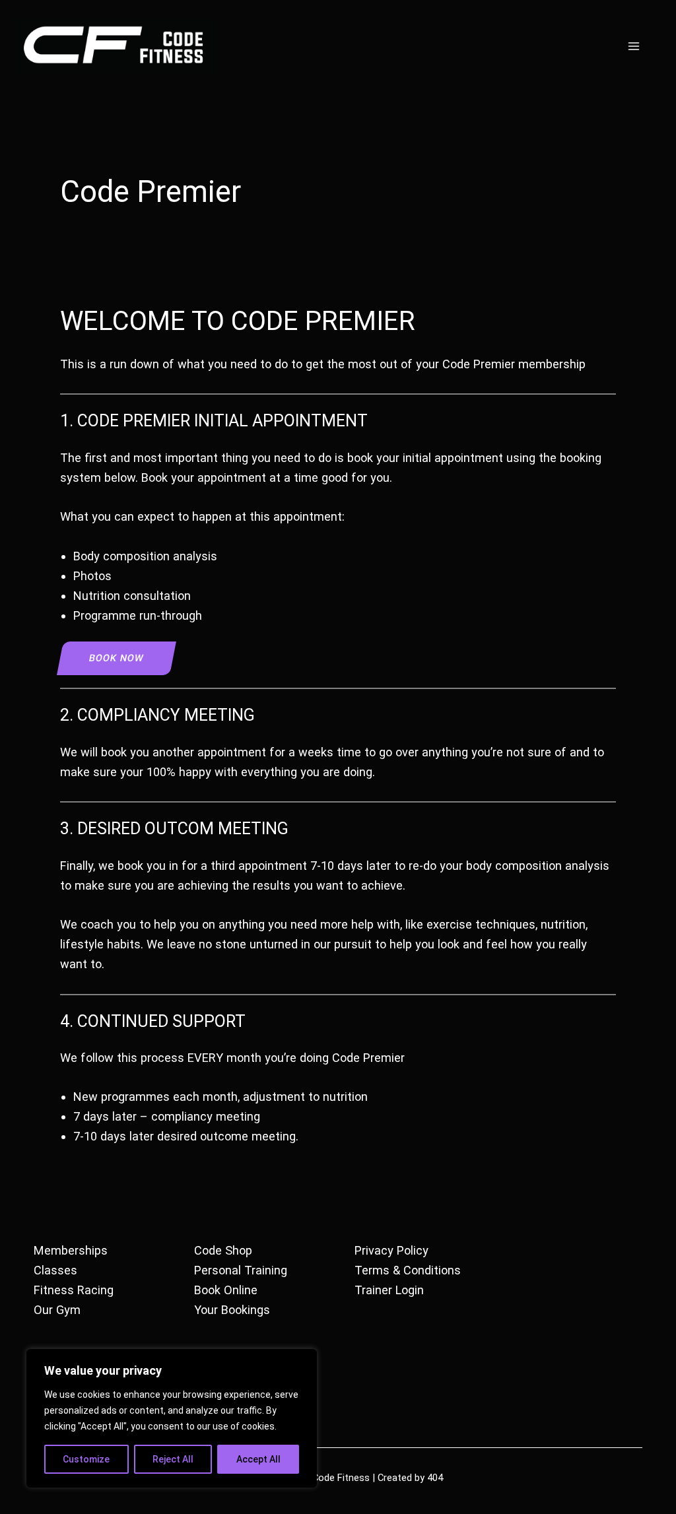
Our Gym (57, 1310)
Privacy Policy (391, 1250)
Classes (55, 1270)
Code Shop (223, 1250)
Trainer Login (389, 1290)
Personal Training (240, 1270)
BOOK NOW (116, 658)
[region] (171, 1418)
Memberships (71, 1250)
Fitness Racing (74, 1290)
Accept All (258, 1459)
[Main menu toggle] (634, 45)
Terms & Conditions (408, 1270)
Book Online (225, 1290)
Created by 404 (410, 1478)
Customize (86, 1459)
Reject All (172, 1459)
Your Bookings (232, 1310)
